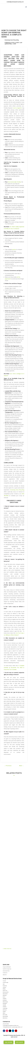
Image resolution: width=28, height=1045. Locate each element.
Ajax (4, 984)
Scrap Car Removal (7, 966)
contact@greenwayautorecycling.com (15, 1)
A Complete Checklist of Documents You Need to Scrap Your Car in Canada (14, 667)
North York (5, 990)
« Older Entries (7, 948)
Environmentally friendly (14, 182)
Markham (5, 995)
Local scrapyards (17, 108)
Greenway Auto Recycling (12, 40)
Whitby (4, 988)
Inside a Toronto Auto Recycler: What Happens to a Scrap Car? (14, 838)
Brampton (5, 1000)
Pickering (5, 985)
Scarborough (5, 982)
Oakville (4, 1005)
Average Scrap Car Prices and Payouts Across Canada (13, 796)
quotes (14, 249)
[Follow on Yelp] (16, 1031)
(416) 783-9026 (6, 1023)
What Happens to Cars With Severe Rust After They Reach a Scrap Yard (14, 882)
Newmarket (5, 993)
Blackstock (5, 1017)
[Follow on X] (10, 1031)
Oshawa (4, 987)
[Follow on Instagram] (7, 1031)
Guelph (4, 1011)
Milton (4, 1013)
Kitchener (5, 1009)
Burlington (5, 1003)
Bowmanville (5, 1016)
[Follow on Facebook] (4, 1031)
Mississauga (5, 1001)
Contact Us (5, 972)
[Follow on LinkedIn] (13, 1031)
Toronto (4, 980)
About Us (5, 974)
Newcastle (5, 1014)
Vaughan (4, 998)
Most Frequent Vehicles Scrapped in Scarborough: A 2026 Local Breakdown (12, 924)
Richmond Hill (5, 992)
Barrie (4, 996)
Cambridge (5, 1008)
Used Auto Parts (6, 970)
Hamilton (4, 1006)
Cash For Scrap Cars (7, 968)
